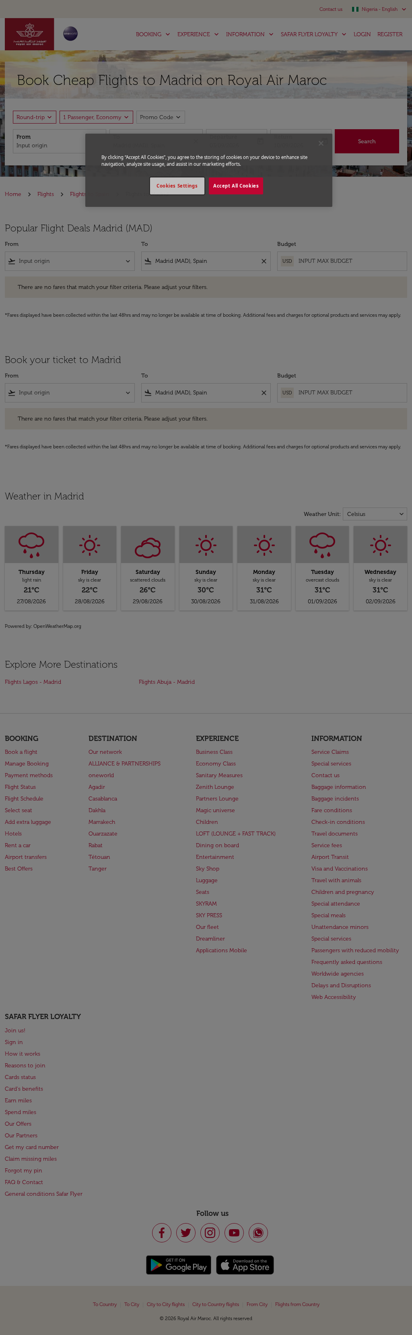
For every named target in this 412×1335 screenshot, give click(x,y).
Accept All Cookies (236, 186)
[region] (208, 170)
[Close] (321, 143)
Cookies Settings (177, 186)
